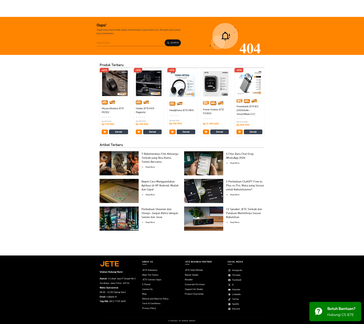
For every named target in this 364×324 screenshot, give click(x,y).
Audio (195, 209)
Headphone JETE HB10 (181, 110)
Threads (236, 275)
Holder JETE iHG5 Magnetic (145, 110)
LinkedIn (236, 294)
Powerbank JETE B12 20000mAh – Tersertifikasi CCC (247, 110)
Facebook (236, 280)
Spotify (235, 304)
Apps (187, 154)
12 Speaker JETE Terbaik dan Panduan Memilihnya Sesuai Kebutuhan (244, 213)
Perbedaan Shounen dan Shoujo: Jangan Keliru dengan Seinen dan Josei (159, 213)
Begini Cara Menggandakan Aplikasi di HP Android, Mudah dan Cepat (160, 185)
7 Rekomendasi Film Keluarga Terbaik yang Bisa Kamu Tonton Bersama (159, 157)
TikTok (235, 299)
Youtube (236, 290)
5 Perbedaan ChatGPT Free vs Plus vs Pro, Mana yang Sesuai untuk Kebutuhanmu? (245, 185)
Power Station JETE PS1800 (213, 111)
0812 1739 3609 (117, 301)
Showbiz (104, 154)
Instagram (237, 270)
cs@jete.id (111, 297)
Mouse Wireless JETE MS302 (113, 110)
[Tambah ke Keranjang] (105, 132)
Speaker (188, 209)
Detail (118, 131)
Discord (236, 309)
